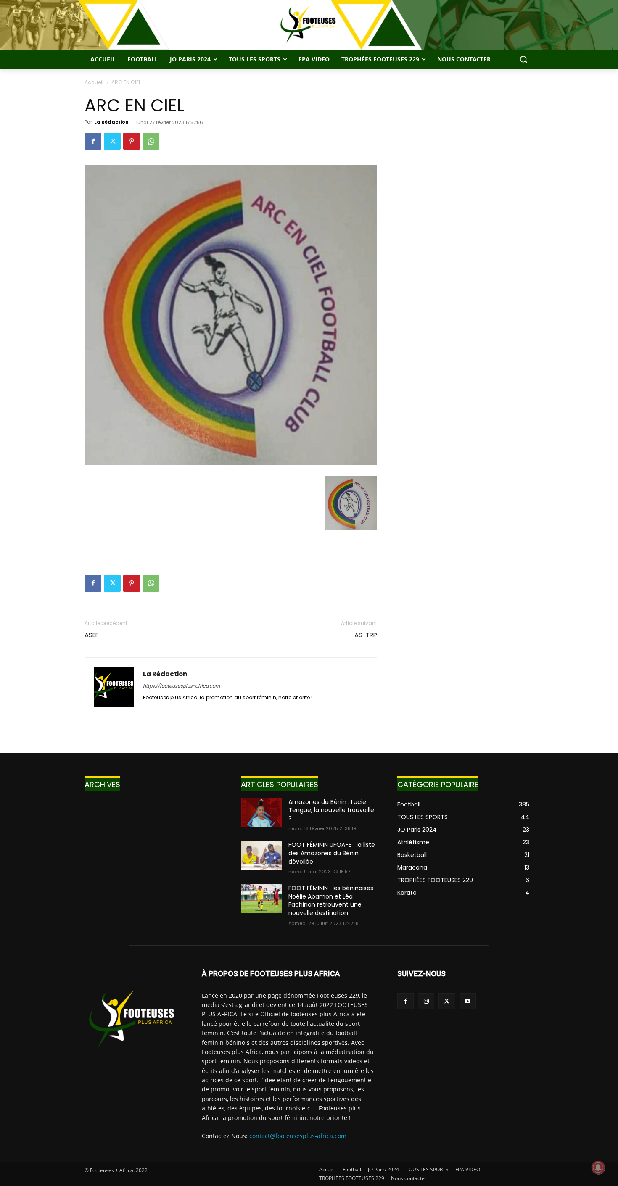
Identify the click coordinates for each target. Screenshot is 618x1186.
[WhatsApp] (151, 141)
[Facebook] (93, 141)
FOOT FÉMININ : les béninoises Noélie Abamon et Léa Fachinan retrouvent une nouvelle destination (330, 900)
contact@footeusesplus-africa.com (297, 1136)
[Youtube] (468, 1001)
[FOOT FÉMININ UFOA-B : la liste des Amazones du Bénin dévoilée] (261, 855)
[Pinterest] (131, 141)
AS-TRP (365, 634)
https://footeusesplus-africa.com (181, 686)
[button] (523, 59)
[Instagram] (426, 1001)
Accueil (94, 82)
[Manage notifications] (598, 1167)
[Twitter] (112, 141)
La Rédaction (111, 122)
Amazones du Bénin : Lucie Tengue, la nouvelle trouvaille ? (331, 810)
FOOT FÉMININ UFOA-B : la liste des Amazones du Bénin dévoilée (331, 853)
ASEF (91, 634)
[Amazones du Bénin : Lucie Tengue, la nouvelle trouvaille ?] (261, 812)
